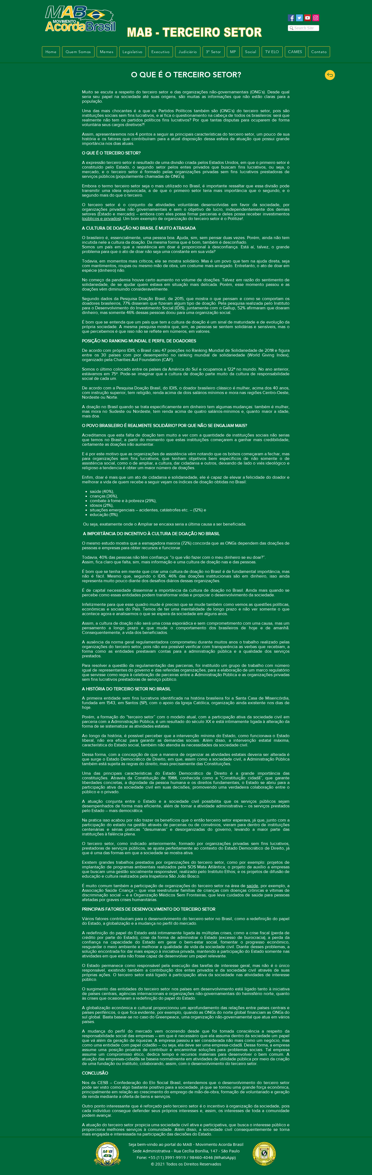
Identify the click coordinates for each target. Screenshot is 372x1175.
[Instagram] (315, 17)
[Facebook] (291, 17)
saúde (252, 885)
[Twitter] (299, 17)
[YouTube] (307, 17)
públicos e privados (101, 218)
